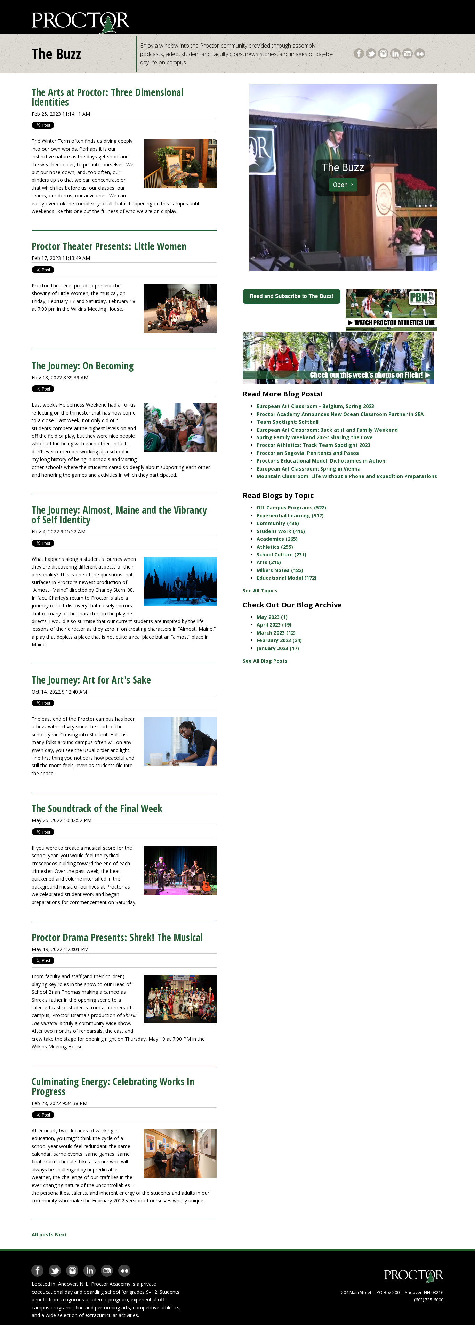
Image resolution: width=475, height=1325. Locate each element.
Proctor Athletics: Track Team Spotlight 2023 (313, 445)
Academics (277, 538)
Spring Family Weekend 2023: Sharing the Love (315, 437)
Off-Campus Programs (291, 507)
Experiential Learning (290, 515)
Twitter (371, 52)
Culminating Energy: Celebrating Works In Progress (113, 1086)
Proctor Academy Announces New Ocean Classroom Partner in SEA (340, 414)
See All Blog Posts (265, 660)
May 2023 (272, 617)
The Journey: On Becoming (83, 365)
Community (278, 523)
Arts (269, 562)
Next (61, 1234)
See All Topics (260, 590)
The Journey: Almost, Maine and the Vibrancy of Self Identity (119, 514)
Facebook (359, 52)
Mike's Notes (280, 570)
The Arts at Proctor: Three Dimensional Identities (107, 96)
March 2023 (276, 632)
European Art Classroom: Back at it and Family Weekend (327, 429)
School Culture (281, 554)
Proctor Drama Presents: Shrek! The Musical (117, 937)
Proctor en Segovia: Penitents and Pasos (308, 453)
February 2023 (279, 640)
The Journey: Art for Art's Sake (91, 679)
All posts (43, 1234)
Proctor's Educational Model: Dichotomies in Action (321, 460)
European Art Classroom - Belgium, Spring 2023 (315, 406)
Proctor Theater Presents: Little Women (109, 246)
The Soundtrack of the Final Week (97, 808)
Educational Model (286, 577)
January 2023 (278, 648)
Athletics (275, 546)
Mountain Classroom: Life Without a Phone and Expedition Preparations (347, 476)
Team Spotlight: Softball (288, 421)
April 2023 (274, 624)
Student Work (281, 531)
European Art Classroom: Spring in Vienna (309, 468)
